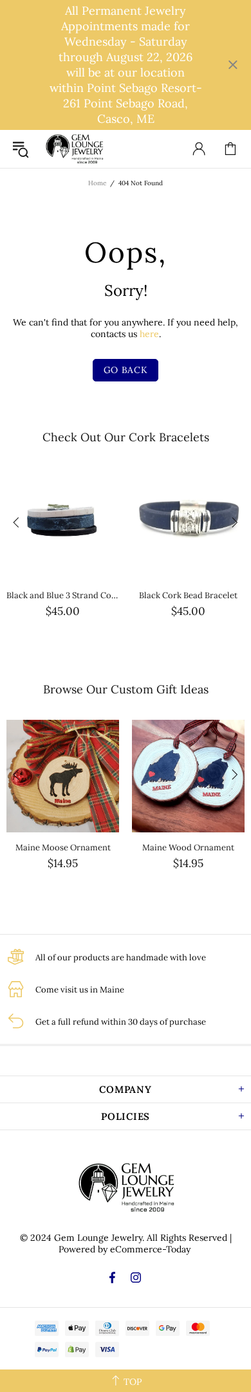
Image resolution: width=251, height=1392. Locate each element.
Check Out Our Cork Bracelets (125, 437)
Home (97, 183)
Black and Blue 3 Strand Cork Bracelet (62, 595)
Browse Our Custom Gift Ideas (126, 689)
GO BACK (126, 370)
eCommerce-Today (150, 1249)
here (149, 334)
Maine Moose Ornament (63, 847)
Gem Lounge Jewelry (74, 149)
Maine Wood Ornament (188, 847)
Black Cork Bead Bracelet (188, 595)
